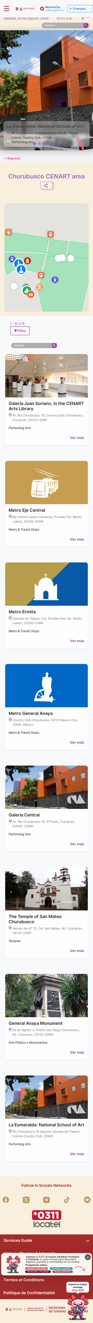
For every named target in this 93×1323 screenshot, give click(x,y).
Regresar (12, 158)
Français (79, 8)
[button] (14, 286)
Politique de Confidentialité (29, 1293)
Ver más (77, 438)
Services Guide (18, 1240)
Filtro (20, 331)
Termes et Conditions (23, 1280)
